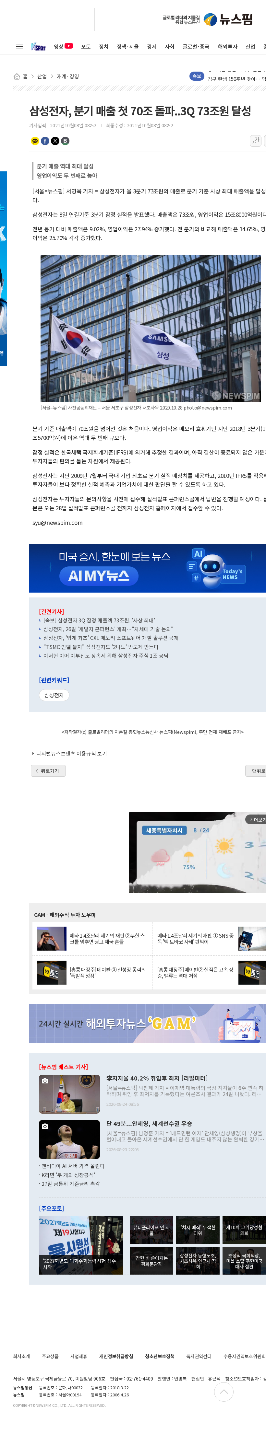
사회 (170, 46)
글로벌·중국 (196, 46)
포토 (86, 46)
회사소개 (21, 1356)
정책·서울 (128, 46)
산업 (250, 46)
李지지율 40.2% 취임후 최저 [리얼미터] (157, 1078)
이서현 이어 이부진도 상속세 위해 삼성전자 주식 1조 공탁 (106, 655)
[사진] (69, 1093)
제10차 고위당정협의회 (244, 1230)
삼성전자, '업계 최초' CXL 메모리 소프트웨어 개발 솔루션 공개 (111, 637)
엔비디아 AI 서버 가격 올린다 (73, 1165)
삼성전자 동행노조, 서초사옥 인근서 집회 (198, 1261)
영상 (59, 46)
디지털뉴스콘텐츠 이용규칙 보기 (71, 753)
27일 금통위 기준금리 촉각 (71, 1183)
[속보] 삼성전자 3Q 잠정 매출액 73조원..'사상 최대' (99, 620)
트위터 (55, 141)
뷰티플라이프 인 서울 (151, 1230)
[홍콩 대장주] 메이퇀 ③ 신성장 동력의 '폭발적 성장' (108, 972)
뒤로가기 (50, 770)
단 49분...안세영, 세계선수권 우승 (149, 1123)
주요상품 (50, 1356)
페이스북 (45, 141)
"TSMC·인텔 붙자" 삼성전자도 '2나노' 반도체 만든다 (101, 646)
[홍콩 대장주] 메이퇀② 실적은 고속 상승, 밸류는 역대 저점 (195, 972)
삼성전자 (54, 695)
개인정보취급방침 (116, 1356)
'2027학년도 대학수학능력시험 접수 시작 (79, 1263)
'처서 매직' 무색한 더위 (198, 1230)
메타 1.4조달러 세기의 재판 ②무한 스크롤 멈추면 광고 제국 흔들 (107, 938)
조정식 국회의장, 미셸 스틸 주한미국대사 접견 (244, 1261)
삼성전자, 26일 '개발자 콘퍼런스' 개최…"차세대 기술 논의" (108, 628)
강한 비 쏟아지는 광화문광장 (152, 1261)
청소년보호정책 (160, 1356)
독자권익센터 (199, 1356)
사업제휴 (78, 1356)
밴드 (65, 141)
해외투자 (227, 46)
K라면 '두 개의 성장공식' (68, 1174)
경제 (152, 46)
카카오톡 (35, 141)
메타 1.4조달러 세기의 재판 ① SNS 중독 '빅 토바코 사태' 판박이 (195, 938)
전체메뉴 (19, 46)
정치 (104, 46)
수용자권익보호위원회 (245, 1356)
